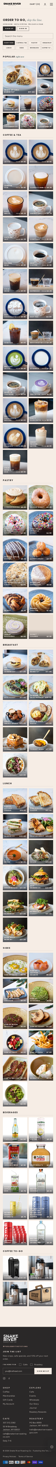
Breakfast (47, 43)
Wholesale (34, 1400)
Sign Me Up (43, 1371)
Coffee (6, 1392)
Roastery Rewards (37, 1412)
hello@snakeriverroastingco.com (40, 1431)
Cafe (25, 1364)
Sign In (23, 28)
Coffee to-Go (47, 48)
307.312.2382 (9, 1422)
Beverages (34, 48)
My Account (8, 1404)
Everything (9, 43)
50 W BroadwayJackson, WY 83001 (11, 1428)
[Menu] (51, 4)
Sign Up (9, 28)
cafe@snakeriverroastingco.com (15, 1435)
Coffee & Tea (21, 43)
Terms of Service (26, 1457)
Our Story (34, 1404)
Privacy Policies (9, 1457)
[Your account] (45, 4)
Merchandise (9, 1396)
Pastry (34, 43)
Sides (22, 48)
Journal (33, 1408)
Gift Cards (8, 1400)
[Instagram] (4, 1378)
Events (32, 1396)
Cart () (35, 4)
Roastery (38, 1364)
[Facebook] (9, 1378)
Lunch (8, 48)
